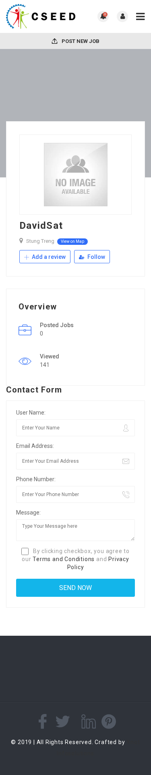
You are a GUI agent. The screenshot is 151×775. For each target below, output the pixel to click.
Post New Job (79, 41)
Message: (28, 512)
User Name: (31, 412)
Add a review (48, 257)
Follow (95, 257)
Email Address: (35, 446)
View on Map (72, 241)
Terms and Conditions (64, 559)
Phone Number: (36, 479)
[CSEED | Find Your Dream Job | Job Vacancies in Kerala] (41, 16)
